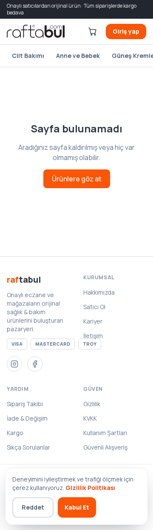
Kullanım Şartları (105, 433)
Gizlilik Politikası (90, 488)
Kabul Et (77, 507)
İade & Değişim (27, 418)
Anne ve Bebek (78, 56)
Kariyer (92, 321)
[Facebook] (34, 364)
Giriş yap (126, 31)
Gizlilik (91, 404)
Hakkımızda (99, 292)
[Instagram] (14, 364)
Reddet (33, 507)
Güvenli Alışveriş (105, 447)
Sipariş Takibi (25, 404)
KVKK (90, 418)
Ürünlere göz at (77, 178)
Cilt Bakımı (28, 56)
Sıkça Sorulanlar (28, 447)
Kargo (15, 433)
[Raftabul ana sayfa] (36, 31)
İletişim (93, 336)
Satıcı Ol (94, 307)
